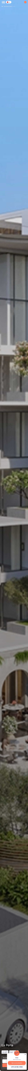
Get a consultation (17, 1063)
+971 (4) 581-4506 (17, 1067)
